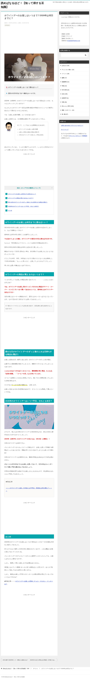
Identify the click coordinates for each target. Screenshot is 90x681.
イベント (7, 25)
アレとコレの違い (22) (68, 69)
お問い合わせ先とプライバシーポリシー (72, 125)
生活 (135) (65, 94)
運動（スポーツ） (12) (68, 110)
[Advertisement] (29, 40)
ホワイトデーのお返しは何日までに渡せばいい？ (22, 194)
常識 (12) (64, 86)
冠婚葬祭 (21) (65, 82)
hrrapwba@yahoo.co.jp (73, 40)
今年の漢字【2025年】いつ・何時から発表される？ (15, 660)
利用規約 (84, 135)
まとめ (10, 210)
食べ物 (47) (65, 114)
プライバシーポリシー (75, 135)
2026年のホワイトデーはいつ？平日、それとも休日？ (23, 206)
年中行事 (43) (65, 90)
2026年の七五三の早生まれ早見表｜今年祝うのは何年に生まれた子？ (43, 660)
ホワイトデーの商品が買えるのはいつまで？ (20, 198)
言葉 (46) (64, 102)
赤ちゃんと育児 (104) (68, 106)
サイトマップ (64, 129)
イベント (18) (65, 73)
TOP (16, 668)
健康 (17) (64, 77)
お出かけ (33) (65, 65)
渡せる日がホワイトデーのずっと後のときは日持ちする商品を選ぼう (27, 202)
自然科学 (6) (65, 98)
